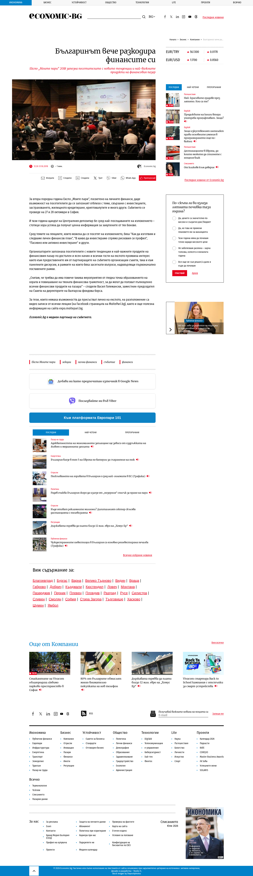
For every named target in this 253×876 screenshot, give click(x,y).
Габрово (39, 587)
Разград (110, 593)
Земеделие (38, 761)
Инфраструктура (40, 747)
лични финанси (87, 362)
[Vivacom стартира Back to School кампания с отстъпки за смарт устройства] (203, 663)
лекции (66, 362)
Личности (179, 752)
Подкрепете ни (86, 842)
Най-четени (91, 432)
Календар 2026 (207, 738)
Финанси (68, 756)
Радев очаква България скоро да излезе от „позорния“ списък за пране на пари (99, 492)
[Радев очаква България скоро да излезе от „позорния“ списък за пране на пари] (39, 495)
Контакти (51, 830)
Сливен (39, 599)
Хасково (133, 599)
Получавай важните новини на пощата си (183, 711)
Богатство (179, 747)
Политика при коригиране (92, 830)
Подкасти (204, 743)
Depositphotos (134, 873)
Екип (48, 826)
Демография (122, 747)
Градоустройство (124, 761)
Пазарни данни (40, 799)
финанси (127, 362)
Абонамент (84, 826)
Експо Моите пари (43, 362)
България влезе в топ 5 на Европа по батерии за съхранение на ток (93, 459)
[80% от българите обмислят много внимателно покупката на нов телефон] (101, 663)
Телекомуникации (154, 743)
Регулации (69, 765)
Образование (123, 752)
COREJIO (204, 752)
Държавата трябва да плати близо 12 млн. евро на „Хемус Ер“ (89, 525)
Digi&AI (148, 738)
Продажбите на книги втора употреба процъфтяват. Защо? (204, 116)
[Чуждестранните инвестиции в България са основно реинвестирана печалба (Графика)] (39, 544)
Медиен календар (88, 849)
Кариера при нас (87, 835)
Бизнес (47, 2)
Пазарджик (41, 593)
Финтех (148, 761)
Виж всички (218, 643)
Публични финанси (194, 321)
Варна (76, 580)
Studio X (137, 871)
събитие (109, 362)
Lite (174, 2)
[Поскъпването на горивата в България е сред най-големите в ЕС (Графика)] (39, 478)
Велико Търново (98, 580)
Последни (51, 432)
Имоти (67, 761)
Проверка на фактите (123, 821)
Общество (110, 2)
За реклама (52, 821)
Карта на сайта (119, 826)
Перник (60, 593)
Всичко (237, 2)
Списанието (38, 794)
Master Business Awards (212, 756)
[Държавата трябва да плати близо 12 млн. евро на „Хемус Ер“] (39, 528)
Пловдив (93, 593)
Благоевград (43, 580)
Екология (120, 765)
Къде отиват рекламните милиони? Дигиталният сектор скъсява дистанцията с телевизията (93, 511)
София (70, 599)
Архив (195, 273)
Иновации (69, 747)
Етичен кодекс (119, 830)
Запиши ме (218, 714)
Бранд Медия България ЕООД (57, 837)
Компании (195, 39)
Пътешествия (181, 743)
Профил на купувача (56, 842)
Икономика (15, 2)
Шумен (38, 605)
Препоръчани (132, 432)
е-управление (152, 747)
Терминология (39, 785)
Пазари (67, 752)
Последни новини (213, 17)
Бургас (62, 580)
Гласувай (180, 273)
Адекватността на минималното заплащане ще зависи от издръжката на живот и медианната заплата (98, 445)
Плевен (76, 593)
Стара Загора (91, 599)
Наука (178, 738)
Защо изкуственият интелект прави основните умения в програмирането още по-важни (204, 136)
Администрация (124, 770)
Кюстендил (94, 587)
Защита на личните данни (92, 821)
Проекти (205, 2)
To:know (36, 790)
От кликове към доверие (199, 167)
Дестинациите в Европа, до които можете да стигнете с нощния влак (203, 154)
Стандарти (91, 743)
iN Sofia (203, 761)
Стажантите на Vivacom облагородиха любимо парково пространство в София (46, 684)
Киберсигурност (153, 752)
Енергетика (38, 752)
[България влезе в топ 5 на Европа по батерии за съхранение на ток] (39, 462)
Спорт (177, 761)
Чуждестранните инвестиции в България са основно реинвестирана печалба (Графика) (99, 544)
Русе (124, 593)
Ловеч (112, 587)
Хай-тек (149, 756)
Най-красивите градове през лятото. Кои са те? (202, 99)
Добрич (55, 587)
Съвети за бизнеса (95, 738)
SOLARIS (204, 770)
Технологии (142, 2)
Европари (37, 743)
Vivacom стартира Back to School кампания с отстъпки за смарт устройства (203, 682)
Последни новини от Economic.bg (204, 180)
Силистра (139, 593)
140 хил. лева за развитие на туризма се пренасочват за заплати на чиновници (198, 328)
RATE (202, 747)
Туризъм (36, 765)
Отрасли (68, 743)
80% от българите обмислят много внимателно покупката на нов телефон (101, 682)
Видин (120, 580)
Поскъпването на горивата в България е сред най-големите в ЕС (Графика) (98, 476)
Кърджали (73, 587)
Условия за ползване (122, 835)
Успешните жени (208, 765)
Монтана (128, 587)
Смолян (55, 599)
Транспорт (37, 756)
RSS (91, 713)
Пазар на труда (40, 770)
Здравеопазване (124, 756)
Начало (173, 39)
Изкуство (179, 756)
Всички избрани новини (137, 555)
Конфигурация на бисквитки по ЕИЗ (121, 844)
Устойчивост (79, 2)
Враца (134, 580)
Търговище (114, 599)
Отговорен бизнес (95, 747)
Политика (121, 738)
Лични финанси (124, 743)
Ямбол (53, 605)
